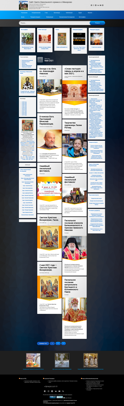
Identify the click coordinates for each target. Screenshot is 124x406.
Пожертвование (36, 12)
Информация (49, 17)
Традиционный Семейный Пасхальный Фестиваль (33, 369)
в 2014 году (24, 114)
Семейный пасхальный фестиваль (45, 168)
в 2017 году (24, 111)
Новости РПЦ (23, 378)
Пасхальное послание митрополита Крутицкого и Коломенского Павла (71, 286)
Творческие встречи (94, 195)
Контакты (24, 63)
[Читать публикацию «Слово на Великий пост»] (62, 39)
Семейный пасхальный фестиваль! (70, 179)
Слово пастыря (42, 29)
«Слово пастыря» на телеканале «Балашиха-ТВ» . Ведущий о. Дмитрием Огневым (96, 131)
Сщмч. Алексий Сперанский (27, 195)
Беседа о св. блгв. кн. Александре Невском (48, 71)
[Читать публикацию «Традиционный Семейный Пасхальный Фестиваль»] (33, 360)
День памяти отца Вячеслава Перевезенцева (62, 369)
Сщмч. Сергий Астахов (27, 185)
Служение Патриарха (49, 378)
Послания (66, 294)
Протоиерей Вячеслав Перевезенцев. (47, 120)
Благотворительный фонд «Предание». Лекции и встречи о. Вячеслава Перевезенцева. (96, 121)
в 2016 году (24, 112)
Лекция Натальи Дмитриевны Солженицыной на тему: (96, 152)
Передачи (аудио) (94, 29)
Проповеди (57, 12)
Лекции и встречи (93, 142)
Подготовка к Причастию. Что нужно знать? (79, 49)
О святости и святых (96, 47)
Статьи (57, 29)
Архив (22, 17)
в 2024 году (24, 102)
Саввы (32, 150)
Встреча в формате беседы (96, 147)
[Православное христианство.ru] (60, 397)
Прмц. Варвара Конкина (28, 212)
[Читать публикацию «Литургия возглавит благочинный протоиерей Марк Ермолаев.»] (90, 360)
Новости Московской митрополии (90, 378)
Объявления (67, 130)
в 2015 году (24, 113)
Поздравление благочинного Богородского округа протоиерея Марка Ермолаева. (96, 225)
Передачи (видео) (35, 17)
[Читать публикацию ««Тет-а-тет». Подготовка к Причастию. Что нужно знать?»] (79, 39)
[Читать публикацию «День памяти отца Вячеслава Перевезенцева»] (62, 360)
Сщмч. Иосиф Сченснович (27, 205)
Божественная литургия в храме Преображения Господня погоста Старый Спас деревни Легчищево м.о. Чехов (95, 385)
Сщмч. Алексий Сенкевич (27, 190)
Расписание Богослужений (27, 60)
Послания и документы (94, 210)
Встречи (90, 12)
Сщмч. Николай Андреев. (27, 200)
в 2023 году (24, 103)
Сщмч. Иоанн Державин (28, 188)
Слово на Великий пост (62, 47)
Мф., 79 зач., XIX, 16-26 (28, 159)
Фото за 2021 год (43, 76)
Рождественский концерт (96, 198)
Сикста (21, 142)
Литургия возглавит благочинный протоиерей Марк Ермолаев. (91, 369)
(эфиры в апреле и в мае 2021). (74, 71)
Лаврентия (28, 141)
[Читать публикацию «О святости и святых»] (96, 39)
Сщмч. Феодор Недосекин (27, 209)
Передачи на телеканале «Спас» (46, 126)
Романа (30, 143)
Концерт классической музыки (96, 200)
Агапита (23, 143)
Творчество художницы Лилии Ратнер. (73, 125)
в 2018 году (24, 109)
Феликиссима (32, 142)
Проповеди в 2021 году (44, 272)
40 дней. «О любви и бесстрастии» (96, 172)
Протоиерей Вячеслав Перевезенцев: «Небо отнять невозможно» (96, 188)
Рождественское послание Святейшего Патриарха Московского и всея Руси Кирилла (96, 215)
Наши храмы (24, 64)
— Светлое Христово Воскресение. (48, 267)
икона (32, 141)
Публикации (69, 12)
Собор (32, 146)
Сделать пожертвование (27, 65)
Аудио (80, 12)
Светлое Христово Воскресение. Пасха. (49, 218)
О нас (46, 12)
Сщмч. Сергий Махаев (27, 202)
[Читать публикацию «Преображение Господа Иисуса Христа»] (27, 39)
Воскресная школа (26, 61)
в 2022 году (24, 104)
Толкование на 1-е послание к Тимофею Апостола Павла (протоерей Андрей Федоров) (96, 71)
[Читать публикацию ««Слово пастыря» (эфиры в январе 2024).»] (44, 39)
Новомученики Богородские (67, 17)
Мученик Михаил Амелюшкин (28, 214)
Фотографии (82, 17)
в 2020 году (24, 107)
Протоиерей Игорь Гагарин (96, 65)
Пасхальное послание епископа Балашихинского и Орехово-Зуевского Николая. (74, 225)
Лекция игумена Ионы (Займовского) (96, 157)
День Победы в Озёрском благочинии (94, 388)
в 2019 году (24, 108)
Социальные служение (26, 66)
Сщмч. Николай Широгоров (27, 207)
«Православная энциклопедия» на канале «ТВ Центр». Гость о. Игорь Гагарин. (95, 105)
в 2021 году (24, 105)
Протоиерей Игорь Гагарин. (96, 85)
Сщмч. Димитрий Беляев (27, 193)
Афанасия (25, 155)
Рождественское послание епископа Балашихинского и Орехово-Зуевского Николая (96, 220)
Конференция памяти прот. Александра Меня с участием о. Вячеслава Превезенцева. (96, 127)
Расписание (24, 12)
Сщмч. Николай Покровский (27, 197)
